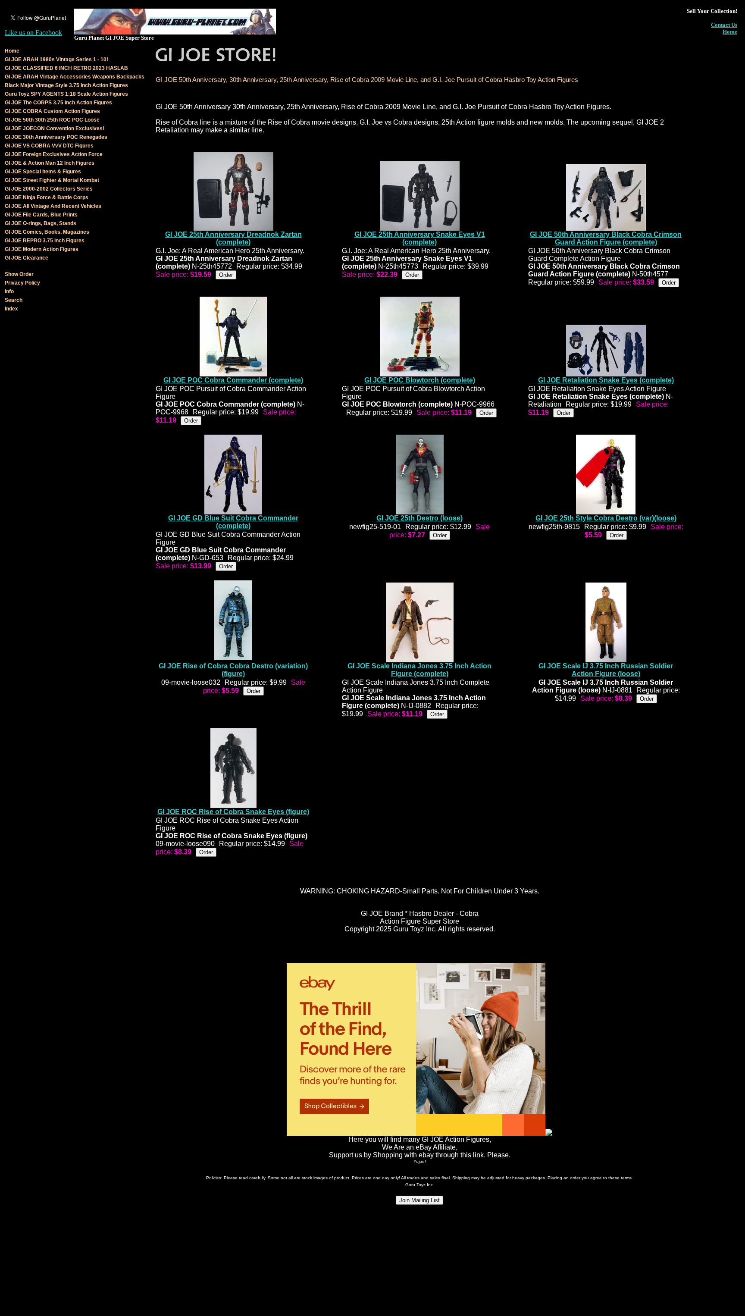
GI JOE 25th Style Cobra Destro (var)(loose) (605, 518)
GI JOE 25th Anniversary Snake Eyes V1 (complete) (419, 238)
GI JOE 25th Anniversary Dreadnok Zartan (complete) (233, 238)
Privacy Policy (22, 283)
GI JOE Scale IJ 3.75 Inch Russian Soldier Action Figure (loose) (605, 669)
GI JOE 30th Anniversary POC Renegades (56, 137)
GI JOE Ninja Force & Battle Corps (46, 197)
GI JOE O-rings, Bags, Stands (40, 223)
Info (9, 291)
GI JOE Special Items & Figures (43, 172)
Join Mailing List (419, 1200)
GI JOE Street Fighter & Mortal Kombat (52, 180)
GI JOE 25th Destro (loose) (419, 518)
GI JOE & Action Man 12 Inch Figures (49, 163)
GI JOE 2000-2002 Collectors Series (49, 189)
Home (730, 31)
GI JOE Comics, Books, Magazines (47, 232)
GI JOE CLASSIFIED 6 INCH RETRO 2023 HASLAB (66, 68)
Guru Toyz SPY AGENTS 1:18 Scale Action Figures (66, 94)
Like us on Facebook (33, 32)
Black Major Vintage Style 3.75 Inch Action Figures (66, 85)
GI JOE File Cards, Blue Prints (41, 215)
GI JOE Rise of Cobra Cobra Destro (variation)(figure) (233, 669)
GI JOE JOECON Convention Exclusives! (54, 128)
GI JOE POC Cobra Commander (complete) (233, 380)
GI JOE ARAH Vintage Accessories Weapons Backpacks (74, 77)
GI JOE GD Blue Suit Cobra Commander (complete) (233, 522)
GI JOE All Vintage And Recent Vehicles (53, 206)
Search (13, 300)
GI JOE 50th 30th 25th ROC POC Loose (52, 120)
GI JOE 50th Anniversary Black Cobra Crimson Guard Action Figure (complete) (606, 238)
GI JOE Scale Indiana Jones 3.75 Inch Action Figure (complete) (419, 669)
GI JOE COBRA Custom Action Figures (52, 111)
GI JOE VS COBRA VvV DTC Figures (49, 146)
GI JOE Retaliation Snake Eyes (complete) (606, 380)
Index (11, 309)
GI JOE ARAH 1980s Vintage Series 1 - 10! (56, 59)
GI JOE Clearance (26, 258)
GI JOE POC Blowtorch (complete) (419, 380)
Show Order (19, 274)
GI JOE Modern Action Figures (41, 249)
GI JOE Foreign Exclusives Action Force (54, 154)
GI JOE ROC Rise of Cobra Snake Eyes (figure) (233, 811)
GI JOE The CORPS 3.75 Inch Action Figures (58, 103)
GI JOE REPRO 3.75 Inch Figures (45, 241)
